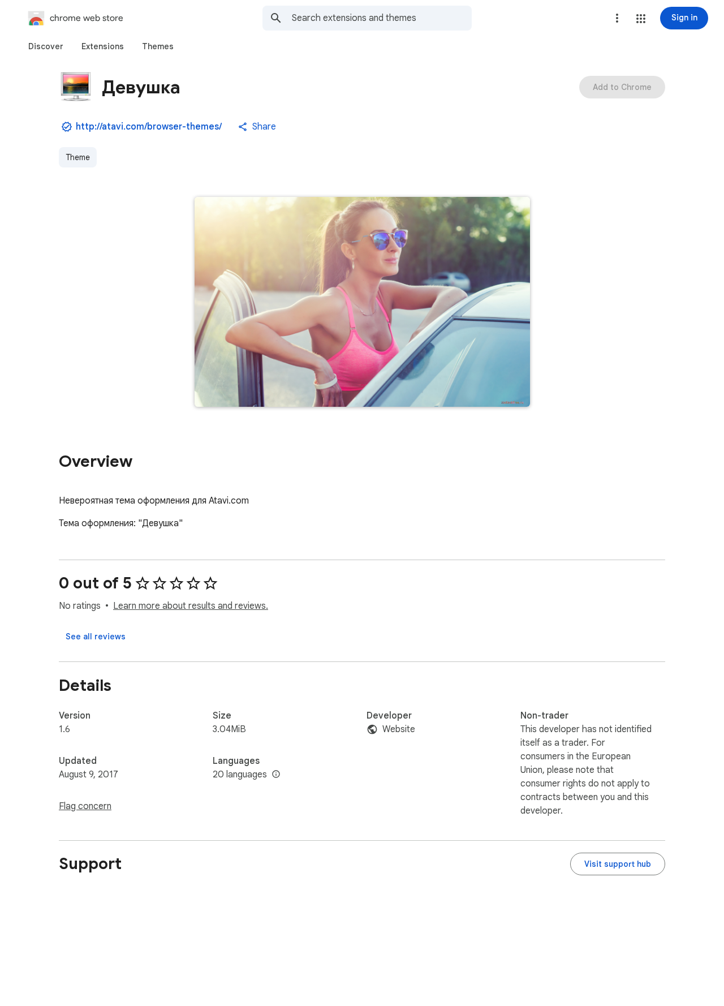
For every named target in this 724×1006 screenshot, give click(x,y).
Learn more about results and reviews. (190, 606)
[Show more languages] (276, 774)
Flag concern (85, 806)
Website (398, 729)
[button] (641, 18)
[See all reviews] (95, 636)
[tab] (45, 46)
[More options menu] (617, 18)
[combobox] (382, 18)
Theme (78, 157)
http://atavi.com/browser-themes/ (149, 126)
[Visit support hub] (617, 864)
